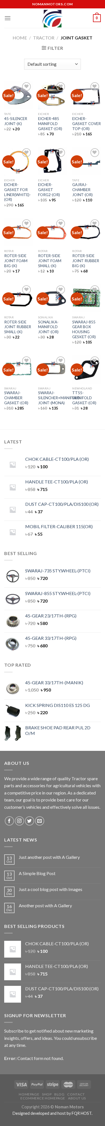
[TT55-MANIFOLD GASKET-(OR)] (86, 369)
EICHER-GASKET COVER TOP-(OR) (86, 123)
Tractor (43, 37)
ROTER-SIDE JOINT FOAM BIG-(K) (15, 260)
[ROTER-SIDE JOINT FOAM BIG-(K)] (18, 232)
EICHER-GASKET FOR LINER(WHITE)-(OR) (17, 192)
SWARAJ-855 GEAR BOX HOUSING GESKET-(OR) (84, 329)
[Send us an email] (39, 821)
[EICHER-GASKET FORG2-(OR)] (52, 161)
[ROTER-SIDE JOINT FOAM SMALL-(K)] (52, 232)
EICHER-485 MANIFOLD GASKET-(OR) (50, 123)
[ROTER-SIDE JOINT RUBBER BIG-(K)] (86, 232)
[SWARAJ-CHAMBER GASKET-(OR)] (18, 369)
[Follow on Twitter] (29, 821)
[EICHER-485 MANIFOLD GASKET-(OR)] (52, 95)
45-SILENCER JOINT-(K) (15, 121)
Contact (76, 1094)
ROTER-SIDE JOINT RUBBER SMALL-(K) (17, 327)
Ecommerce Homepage (42, 1098)
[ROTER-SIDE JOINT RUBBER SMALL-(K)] (18, 298)
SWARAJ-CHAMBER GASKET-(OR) (16, 398)
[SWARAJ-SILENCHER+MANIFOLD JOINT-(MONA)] (52, 369)
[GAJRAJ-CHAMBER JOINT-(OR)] (86, 161)
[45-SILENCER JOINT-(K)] (18, 95)
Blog (59, 1094)
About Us (77, 1098)
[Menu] (7, 18)
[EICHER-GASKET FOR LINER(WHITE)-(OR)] (18, 161)
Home (20, 37)
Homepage (29, 1094)
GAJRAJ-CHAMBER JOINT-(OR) (82, 189)
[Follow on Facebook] (9, 821)
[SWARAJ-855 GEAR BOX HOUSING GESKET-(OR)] (86, 298)
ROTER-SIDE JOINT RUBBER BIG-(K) (85, 260)
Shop (47, 1094)
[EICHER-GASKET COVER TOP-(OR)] (86, 95)
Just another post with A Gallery (49, 857)
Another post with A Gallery (45, 905)
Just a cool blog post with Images (50, 889)
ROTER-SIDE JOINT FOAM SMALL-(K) (49, 260)
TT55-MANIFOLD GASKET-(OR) (84, 398)
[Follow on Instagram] (19, 821)
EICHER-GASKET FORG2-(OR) (49, 189)
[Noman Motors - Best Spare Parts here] (53, 18)
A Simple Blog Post (37, 873)
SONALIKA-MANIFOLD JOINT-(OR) (48, 327)
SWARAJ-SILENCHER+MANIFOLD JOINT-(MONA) (59, 398)
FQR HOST (82, 1113)
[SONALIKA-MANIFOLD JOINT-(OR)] (52, 298)
